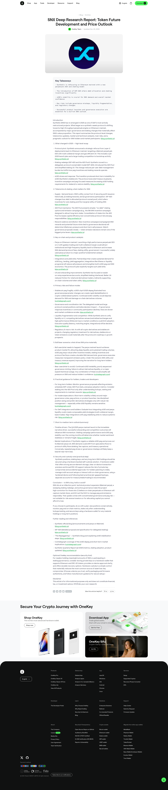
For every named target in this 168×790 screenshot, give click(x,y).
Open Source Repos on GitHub (84, 729)
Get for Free (95, 628)
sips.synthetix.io (61, 173)
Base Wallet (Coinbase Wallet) (133, 752)
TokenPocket (128, 742)
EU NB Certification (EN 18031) (84, 739)
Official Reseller (104, 715)
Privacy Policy (55, 739)
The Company (55, 729)
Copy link (68, 591)
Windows (102, 678)
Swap (125, 675)
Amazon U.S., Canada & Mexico (84, 682)
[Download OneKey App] (163, 780)
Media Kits (54, 736)
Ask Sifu (93, 649)
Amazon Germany (80, 685)
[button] (35, 3)
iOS (100, 682)
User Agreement (56, 742)
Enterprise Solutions (105, 705)
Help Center (127, 705)
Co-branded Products (106, 712)
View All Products (56, 688)
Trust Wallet (127, 758)
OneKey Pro (54, 675)
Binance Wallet (128, 745)
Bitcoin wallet (103, 729)
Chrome (101, 688)
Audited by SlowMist (81, 732)
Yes (113, 591)
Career (53, 733)
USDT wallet (103, 742)
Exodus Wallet (128, 755)
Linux (101, 691)
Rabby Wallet (128, 736)
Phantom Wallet (128, 732)
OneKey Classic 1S (56, 678)
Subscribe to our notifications (61, 775)
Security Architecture (81, 712)
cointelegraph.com (62, 301)
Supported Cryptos (129, 678)
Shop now (29, 625)
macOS (101, 675)
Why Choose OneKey (81, 705)
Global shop (78, 675)
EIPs (125, 685)
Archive (88, 15)
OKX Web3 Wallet (129, 748)
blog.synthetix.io (107, 138)
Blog (76, 715)
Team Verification (56, 745)
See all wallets (103, 748)
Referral (101, 709)
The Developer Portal (57, 705)
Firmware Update (129, 712)
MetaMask (127, 729)
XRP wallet (102, 739)
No (106, 591)
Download (139, 3)
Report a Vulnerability (81, 742)
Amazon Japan (79, 678)
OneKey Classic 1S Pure (58, 682)
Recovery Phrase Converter (132, 682)
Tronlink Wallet (128, 739)
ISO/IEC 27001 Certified (82, 736)
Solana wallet (103, 736)
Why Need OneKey (81, 709)
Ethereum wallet (104, 732)
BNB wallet (102, 745)
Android (101, 685)
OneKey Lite (54, 685)
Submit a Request (129, 709)
